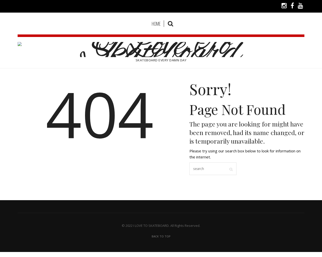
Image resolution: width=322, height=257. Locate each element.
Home (156, 23)
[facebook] (292, 6)
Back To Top (161, 236)
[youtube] (300, 6)
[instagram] (284, 6)
